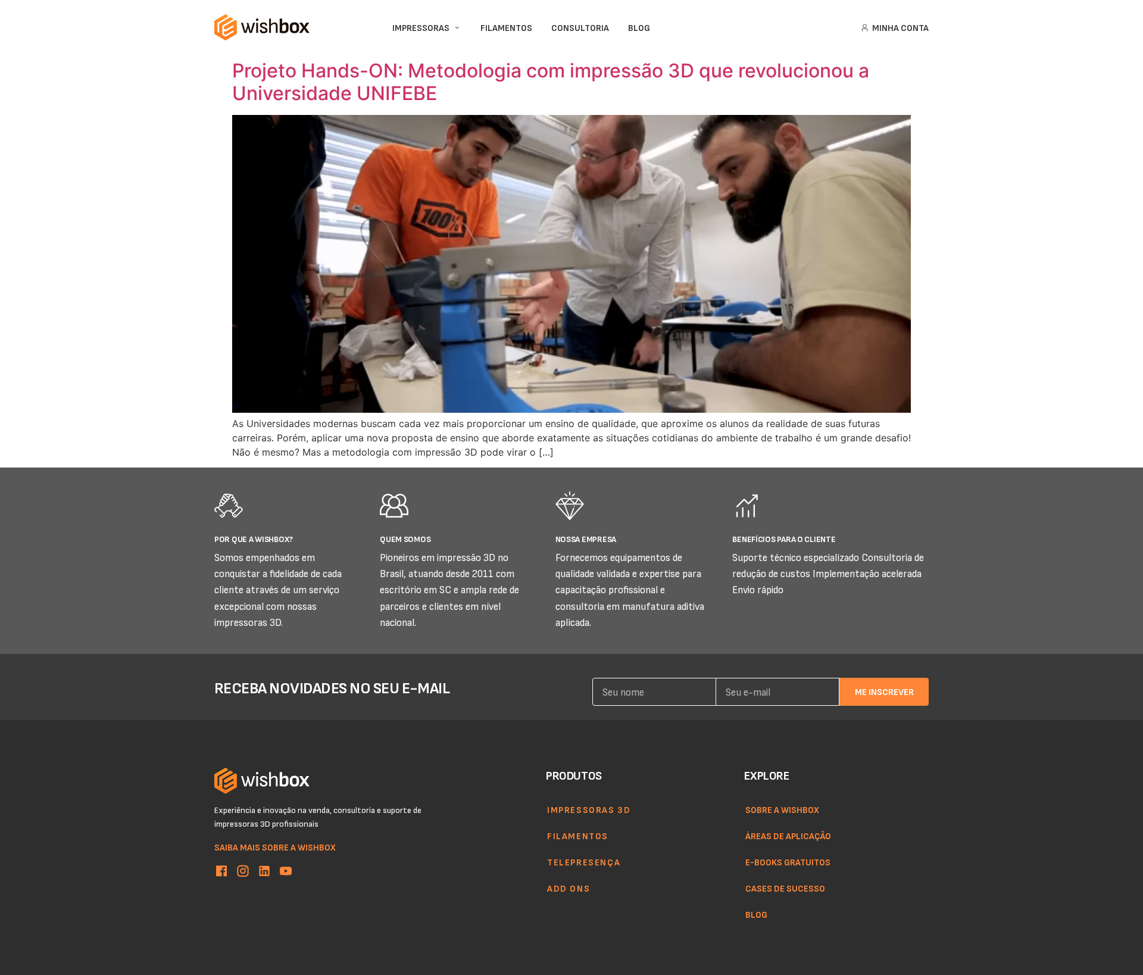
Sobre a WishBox (782, 809)
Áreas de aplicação (788, 835)
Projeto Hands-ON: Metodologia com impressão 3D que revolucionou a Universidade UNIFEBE (550, 82)
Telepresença (583, 861)
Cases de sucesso (785, 888)
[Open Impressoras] (456, 27)
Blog (756, 914)
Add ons (568, 888)
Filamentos (577, 835)
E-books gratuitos (787, 861)
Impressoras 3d (588, 809)
